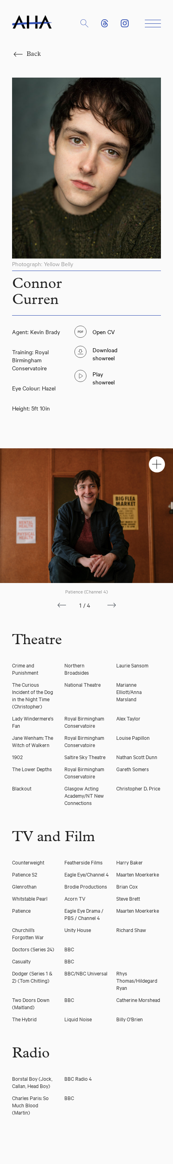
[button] (84, 23)
